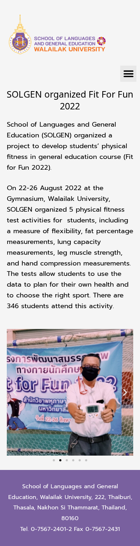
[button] (128, 74)
